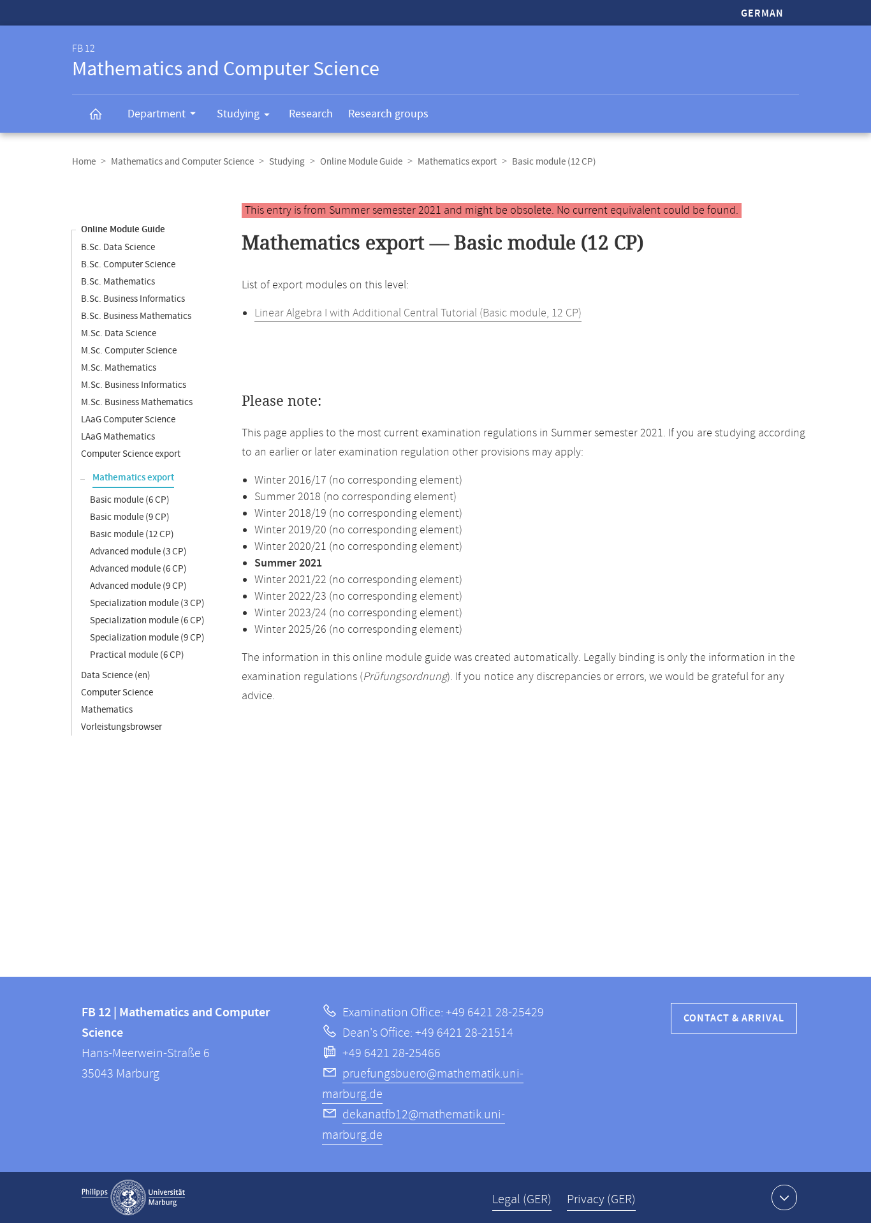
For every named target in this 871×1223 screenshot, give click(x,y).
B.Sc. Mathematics (118, 282)
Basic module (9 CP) (130, 517)
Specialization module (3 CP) (147, 603)
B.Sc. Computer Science (128, 264)
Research (311, 114)
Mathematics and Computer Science (182, 162)
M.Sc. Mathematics (118, 368)
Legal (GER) (522, 1199)
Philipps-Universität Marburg (133, 1197)
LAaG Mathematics (118, 437)
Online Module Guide (361, 162)
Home (84, 162)
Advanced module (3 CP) (138, 551)
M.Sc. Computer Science (129, 351)
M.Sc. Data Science (118, 333)
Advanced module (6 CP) (138, 569)
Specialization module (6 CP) (147, 620)
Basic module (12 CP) (132, 534)
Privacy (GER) (601, 1199)
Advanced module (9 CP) (138, 586)
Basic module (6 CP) (130, 500)
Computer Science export (130, 454)
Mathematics (107, 710)
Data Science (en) (115, 675)
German (762, 13)
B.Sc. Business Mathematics (136, 316)
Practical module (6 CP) (137, 655)
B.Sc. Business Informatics (133, 299)
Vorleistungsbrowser (121, 727)
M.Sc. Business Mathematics (137, 402)
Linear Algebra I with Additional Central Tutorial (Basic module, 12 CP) (418, 313)
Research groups (388, 114)
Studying (238, 114)
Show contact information (784, 1197)
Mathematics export (457, 162)
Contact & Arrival (734, 1018)
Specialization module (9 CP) (147, 638)
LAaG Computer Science (128, 419)
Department (157, 114)
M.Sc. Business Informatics (133, 385)
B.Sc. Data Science (118, 247)
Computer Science (117, 692)
